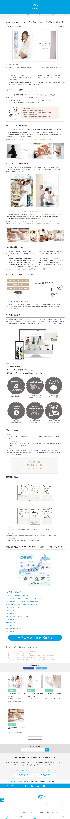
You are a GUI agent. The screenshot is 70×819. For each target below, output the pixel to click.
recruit (35, 812)
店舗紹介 (35, 804)
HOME (22, 804)
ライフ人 (41, 14)
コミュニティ (56, 804)
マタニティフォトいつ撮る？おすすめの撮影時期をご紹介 (23, 651)
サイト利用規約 (40, 812)
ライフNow (29, 14)
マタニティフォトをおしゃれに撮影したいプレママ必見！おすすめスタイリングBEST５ (32, 659)
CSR (31, 812)
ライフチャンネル (28, 804)
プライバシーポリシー (55, 812)
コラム (6, 17)
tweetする (41, 668)
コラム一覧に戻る (35, 738)
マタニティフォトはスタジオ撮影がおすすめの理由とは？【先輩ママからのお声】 (30, 655)
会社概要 (23, 812)
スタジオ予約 (24, 775)
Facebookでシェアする (28, 668)
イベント (64, 14)
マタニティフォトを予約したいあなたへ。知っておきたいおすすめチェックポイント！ (31, 657)
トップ (6, 14)
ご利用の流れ (62, 804)
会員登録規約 (47, 812)
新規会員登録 (46, 775)
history (27, 812)
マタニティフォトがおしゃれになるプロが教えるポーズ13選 (24, 653)
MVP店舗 (52, 14)
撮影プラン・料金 (48, 804)
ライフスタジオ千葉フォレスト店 (36, 211)
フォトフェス (17, 14)
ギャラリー (41, 804)
